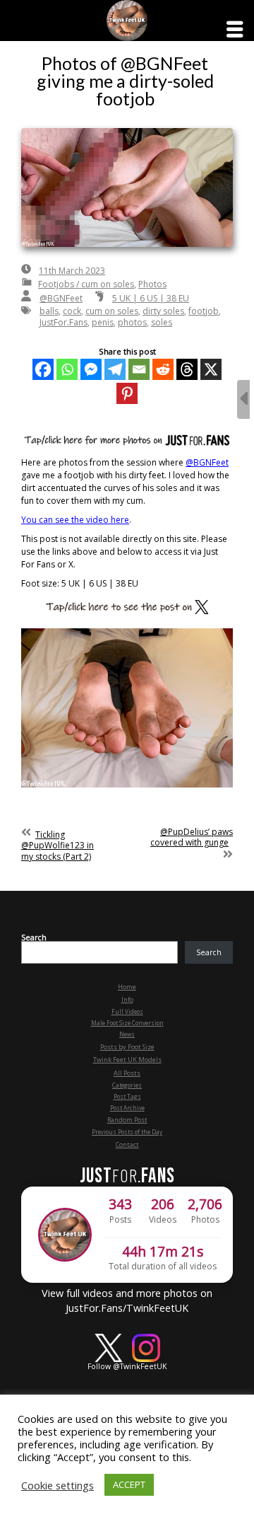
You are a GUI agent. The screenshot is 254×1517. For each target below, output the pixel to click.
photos (132, 322)
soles (161, 322)
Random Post (127, 1119)
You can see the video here (75, 520)
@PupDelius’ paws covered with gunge (191, 837)
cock (72, 311)
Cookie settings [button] (57, 1485)
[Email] (139, 369)
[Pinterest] (127, 393)
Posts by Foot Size (127, 1046)
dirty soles (163, 311)
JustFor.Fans (63, 322)
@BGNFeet (61, 298)
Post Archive (127, 1108)
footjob (203, 311)
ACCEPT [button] (129, 1484)
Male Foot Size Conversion (127, 1023)
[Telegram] (115, 369)
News (127, 1034)
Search (34, 937)
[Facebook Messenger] (91, 369)
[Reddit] (163, 369)
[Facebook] (43, 369)
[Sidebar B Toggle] (243, 399)
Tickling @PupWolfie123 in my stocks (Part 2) (57, 846)
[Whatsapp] (67, 369)
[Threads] (187, 369)
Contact (127, 1144)
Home (127, 986)
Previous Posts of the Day (127, 1132)
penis (103, 322)
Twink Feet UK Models (127, 1059)
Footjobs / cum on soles (86, 284)
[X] (211, 369)
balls (49, 311)
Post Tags (127, 1096)
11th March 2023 (72, 271)
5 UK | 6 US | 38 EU (150, 298)
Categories (127, 1085)
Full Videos (127, 1011)
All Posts (127, 1073)
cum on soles (111, 311)
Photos (152, 284)
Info (127, 999)
